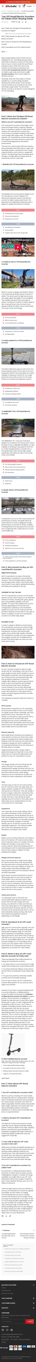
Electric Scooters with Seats (14, 1271)
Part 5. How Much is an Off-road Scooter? (16, 47)
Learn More (5, 1078)
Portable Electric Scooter (13, 1252)
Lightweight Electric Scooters (14, 1262)
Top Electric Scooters (13, 11)
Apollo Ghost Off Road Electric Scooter (15, 491)
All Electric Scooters (7, 1293)
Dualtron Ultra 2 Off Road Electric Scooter (16, 263)
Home (3, 11)
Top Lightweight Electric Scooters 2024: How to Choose (9, 1236)
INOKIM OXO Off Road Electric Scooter (18, 164)
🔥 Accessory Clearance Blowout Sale (18, 2)
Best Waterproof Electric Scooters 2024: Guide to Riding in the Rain (27, 1236)
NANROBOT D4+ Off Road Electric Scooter (16, 412)
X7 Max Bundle (6, 1290)
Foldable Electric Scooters (13, 1268)
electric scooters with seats (24, 770)
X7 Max (4, 1288)
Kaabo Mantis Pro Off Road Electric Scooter (17, 341)
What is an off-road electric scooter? (18, 34)
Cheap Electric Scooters (13, 1255)
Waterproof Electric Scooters (14, 1258)
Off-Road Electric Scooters (13, 1265)
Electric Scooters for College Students (17, 1249)
